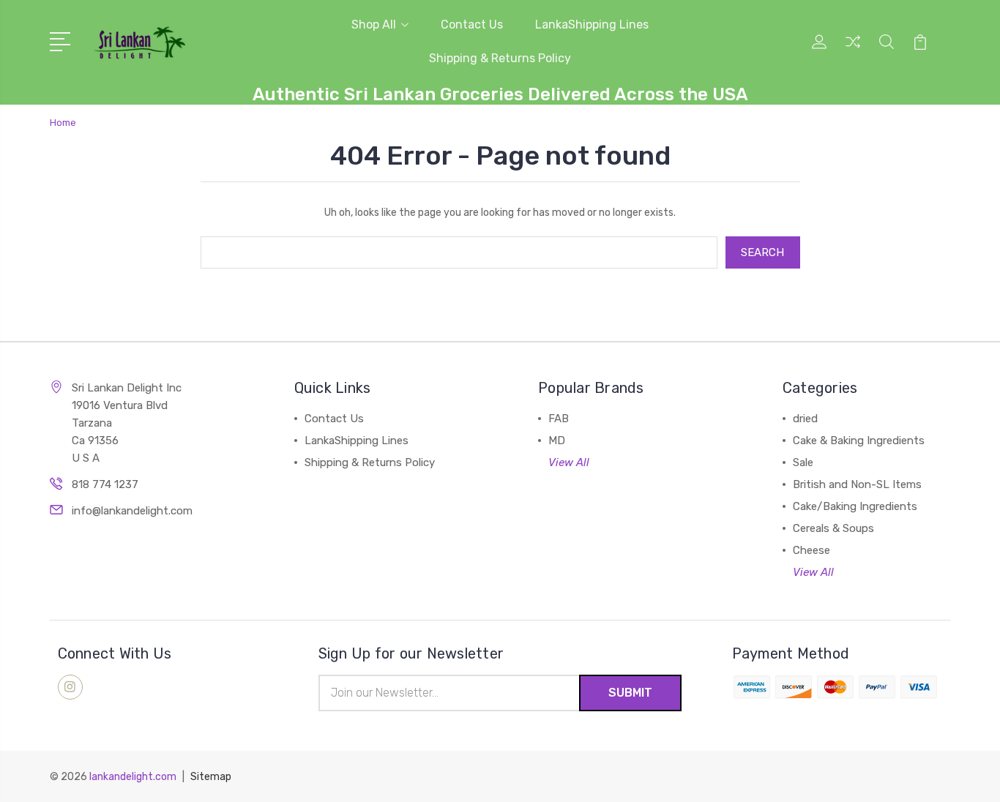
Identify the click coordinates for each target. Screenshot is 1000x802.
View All (568, 462)
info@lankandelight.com (132, 510)
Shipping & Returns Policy (500, 58)
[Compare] (853, 50)
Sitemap (210, 777)
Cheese (811, 550)
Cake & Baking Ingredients (859, 440)
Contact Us (472, 24)
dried (805, 418)
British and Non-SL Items (857, 484)
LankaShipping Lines (592, 24)
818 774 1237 (105, 484)
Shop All (373, 24)
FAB (558, 418)
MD (556, 440)
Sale (803, 462)
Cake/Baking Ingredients (855, 506)
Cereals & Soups (833, 528)
